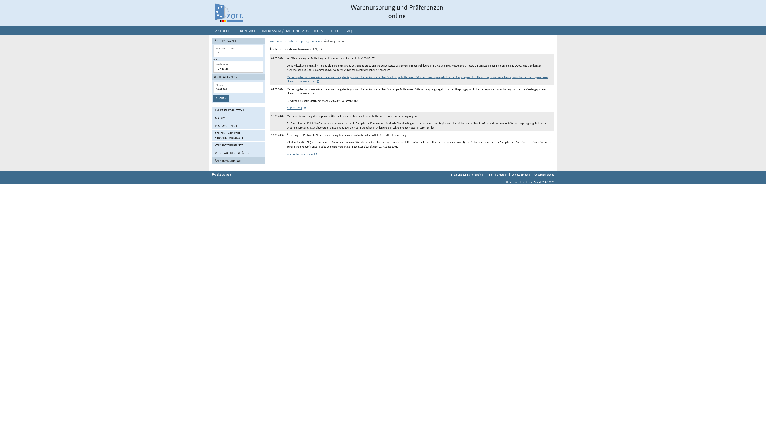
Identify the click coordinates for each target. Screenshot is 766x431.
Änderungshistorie (229, 161)
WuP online (276, 41)
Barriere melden (498, 174)
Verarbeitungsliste (229, 145)
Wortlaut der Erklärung (233, 153)
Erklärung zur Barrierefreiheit (467, 174)
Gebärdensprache (544, 174)
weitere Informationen (300, 154)
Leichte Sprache (521, 174)
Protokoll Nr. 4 (226, 126)
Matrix (220, 118)
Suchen (221, 98)
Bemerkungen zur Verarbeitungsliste (229, 135)
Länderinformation (229, 110)
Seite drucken (223, 174)
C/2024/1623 (294, 108)
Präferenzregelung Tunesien (303, 41)
